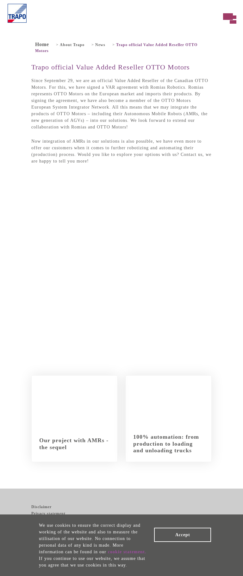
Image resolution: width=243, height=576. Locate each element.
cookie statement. (127, 551)
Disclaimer (41, 507)
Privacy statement (48, 513)
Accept (182, 534)
